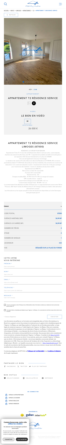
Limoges (18, 10)
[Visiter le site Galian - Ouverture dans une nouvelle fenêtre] (30, 415)
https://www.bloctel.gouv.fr (50, 343)
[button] (23, 81)
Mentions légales (56, 436)
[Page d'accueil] (33, 4)
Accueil (6, 10)
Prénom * (8, 263)
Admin (40, 437)
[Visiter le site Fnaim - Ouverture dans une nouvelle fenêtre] (22, 415)
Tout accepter (21, 439)
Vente (12, 10)
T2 (33, 10)
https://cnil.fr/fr (55, 335)
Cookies (57, 437)
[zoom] (33, 51)
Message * (8, 295)
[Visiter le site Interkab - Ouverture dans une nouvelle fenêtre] (40, 415)
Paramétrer (8, 439)
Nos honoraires (41, 436)
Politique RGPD (51, 437)
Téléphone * (9, 287)
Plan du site (48, 436)
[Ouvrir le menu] (60, 4)
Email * (7, 279)
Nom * (6, 271)
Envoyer (54, 316)
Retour (12, 15)
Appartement (27, 10)
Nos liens (45, 437)
